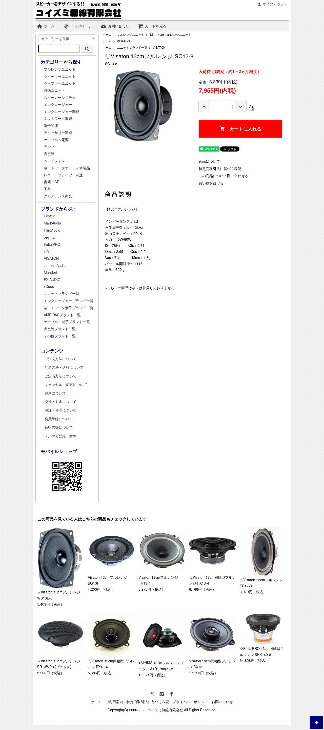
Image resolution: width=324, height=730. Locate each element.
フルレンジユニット (130, 34)
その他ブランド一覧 (60, 335)
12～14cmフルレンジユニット (170, 34)
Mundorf (50, 272)
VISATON (123, 41)
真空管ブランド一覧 (60, 328)
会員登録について (59, 418)
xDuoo (49, 286)
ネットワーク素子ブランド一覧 (68, 307)
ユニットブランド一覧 (132, 47)
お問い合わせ (118, 25)
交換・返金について (60, 401)
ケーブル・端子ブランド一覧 (67, 321)
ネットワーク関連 (58, 118)
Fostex (49, 215)
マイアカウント (274, 4)
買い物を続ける (211, 182)
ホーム (49, 25)
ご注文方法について (60, 358)
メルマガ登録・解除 (60, 435)
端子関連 (51, 125)
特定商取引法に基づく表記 (220, 168)
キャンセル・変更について (66, 384)
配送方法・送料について (64, 367)
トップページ (81, 25)
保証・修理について (60, 410)
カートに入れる (245, 128)
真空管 (49, 153)
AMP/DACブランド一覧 (62, 314)
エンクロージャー (58, 104)
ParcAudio (52, 230)
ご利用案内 (114, 701)
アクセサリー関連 (58, 132)
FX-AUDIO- (53, 279)
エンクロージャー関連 (61, 111)
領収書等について (59, 427)
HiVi (47, 251)
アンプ (49, 146)
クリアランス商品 (58, 195)
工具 (47, 188)
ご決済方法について (60, 375)
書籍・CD (51, 181)
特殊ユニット (54, 90)
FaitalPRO (52, 244)
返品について (209, 161)
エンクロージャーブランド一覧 (68, 300)
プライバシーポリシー (190, 701)
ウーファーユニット (60, 83)
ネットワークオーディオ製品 (67, 167)
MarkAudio (52, 223)
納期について (55, 393)
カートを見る (155, 25)
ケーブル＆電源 (56, 139)
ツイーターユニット (60, 76)
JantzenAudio (55, 265)
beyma (49, 237)
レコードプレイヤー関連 (63, 174)
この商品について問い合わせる (223, 175)
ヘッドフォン (54, 160)
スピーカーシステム (60, 97)
